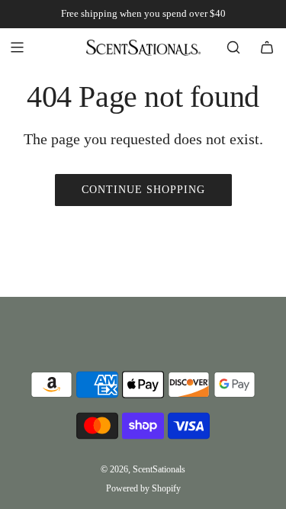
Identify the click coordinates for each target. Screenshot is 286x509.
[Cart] (267, 47)
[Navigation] (17, 47)
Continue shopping (143, 189)
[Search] (233, 47)
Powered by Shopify (143, 488)
